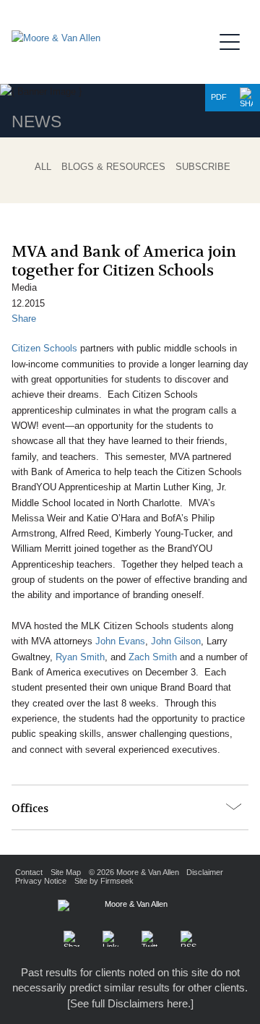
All (43, 167)
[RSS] (188, 939)
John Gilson (176, 641)
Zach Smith (153, 657)
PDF (219, 97)
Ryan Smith (80, 657)
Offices (30, 808)
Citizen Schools (44, 348)
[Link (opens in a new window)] (110, 939)
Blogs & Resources (113, 167)
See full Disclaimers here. (130, 1003)
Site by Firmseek (104, 880)
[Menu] (234, 40)
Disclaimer (204, 872)
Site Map (66, 872)
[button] (246, 97)
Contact (29, 872)
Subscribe (203, 167)
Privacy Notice (40, 880)
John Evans (120, 641)
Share (24, 318)
